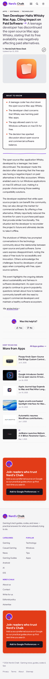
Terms (13, 671)
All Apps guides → (38, 346)
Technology (31, 543)
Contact (6, 589)
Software (14, 11)
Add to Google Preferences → (24, 491)
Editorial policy (9, 599)
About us (7, 584)
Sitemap (29, 671)
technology (27, 11)
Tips (28, 553)
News (5, 553)
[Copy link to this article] (43, 49)
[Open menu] (31, 4)
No (31, 328)
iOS (4, 573)
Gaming (6, 543)
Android (6, 563)
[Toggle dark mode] (43, 4)
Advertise (7, 604)
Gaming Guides (10, 558)
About (21, 671)
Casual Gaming (9, 548)
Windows (30, 548)
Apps (5, 11)
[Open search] (37, 4)
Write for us (8, 594)
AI (4, 568)
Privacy (6, 671)
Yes (20, 328)
